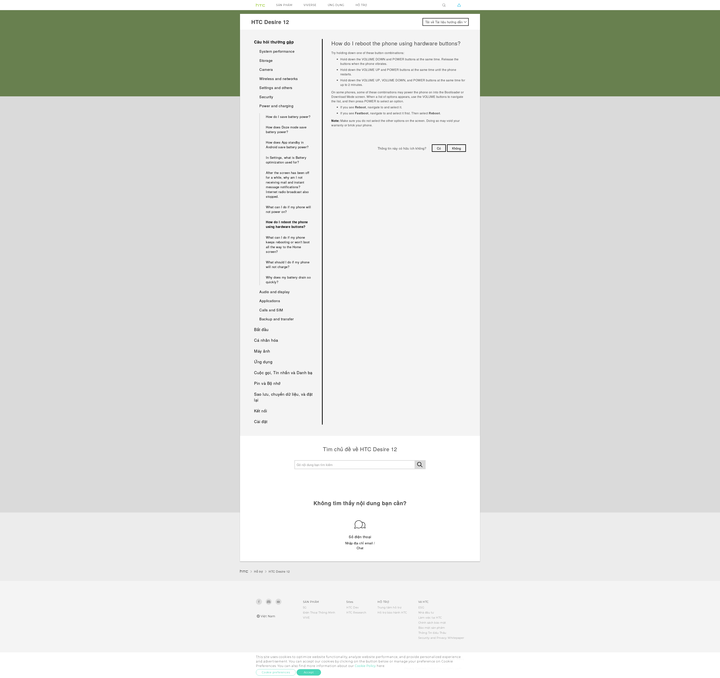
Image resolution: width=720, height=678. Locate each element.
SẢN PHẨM (284, 5)
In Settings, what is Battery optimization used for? (286, 160)
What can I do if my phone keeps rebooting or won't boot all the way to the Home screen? (288, 244)
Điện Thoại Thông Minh (319, 612)
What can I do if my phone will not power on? (288, 209)
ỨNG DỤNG (336, 5)
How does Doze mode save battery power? (286, 129)
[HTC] (260, 5)
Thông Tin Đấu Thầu (432, 633)
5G (305, 607)
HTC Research (356, 612)
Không (456, 148)
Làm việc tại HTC (430, 617)
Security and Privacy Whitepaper (441, 638)
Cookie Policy (365, 666)
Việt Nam (268, 616)
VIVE (306, 617)
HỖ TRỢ (361, 5)
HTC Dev (352, 607)
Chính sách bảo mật (432, 622)
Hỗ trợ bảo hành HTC (392, 612)
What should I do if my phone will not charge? (287, 264)
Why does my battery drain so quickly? (288, 279)
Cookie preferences (276, 672)
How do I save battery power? (288, 116)
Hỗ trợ (258, 571)
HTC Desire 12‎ (279, 571)
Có (439, 148)
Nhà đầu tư (426, 612)
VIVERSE (310, 5)
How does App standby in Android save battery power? (287, 144)
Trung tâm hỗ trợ (389, 607)
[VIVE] (459, 5)
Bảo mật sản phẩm (431, 627)
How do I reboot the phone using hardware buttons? (287, 224)
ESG (421, 607)
